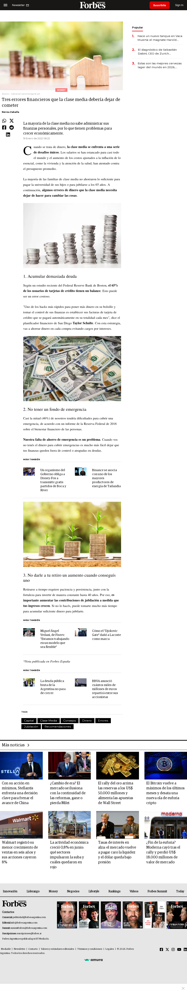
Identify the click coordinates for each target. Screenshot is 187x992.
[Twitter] (11, 121)
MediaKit (6, 949)
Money (53, 891)
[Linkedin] (8, 134)
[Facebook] (4, 127)
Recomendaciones (58, 726)
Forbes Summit (157, 891)
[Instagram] (173, 949)
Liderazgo (33, 891)
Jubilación (31, 726)
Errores (103, 720)
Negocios (73, 891)
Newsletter (19, 949)
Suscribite (159, 5)
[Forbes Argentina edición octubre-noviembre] (155, 915)
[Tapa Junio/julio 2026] (67, 915)
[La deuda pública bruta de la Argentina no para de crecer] (29, 682)
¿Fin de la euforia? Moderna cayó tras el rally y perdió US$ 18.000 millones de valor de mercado (163, 852)
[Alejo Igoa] (111, 915)
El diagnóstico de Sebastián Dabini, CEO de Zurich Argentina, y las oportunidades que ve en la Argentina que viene (160, 51)
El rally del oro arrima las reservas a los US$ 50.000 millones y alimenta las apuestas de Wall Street (115, 793)
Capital (29, 720)
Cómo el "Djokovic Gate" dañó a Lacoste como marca (106, 635)
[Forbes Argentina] (93, 5)
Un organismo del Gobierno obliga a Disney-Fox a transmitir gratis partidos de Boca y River (53, 480)
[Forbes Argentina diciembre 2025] (133, 915)
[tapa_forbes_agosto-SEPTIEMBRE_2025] (176, 915)
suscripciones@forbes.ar (29, 933)
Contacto (33, 949)
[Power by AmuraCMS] (93, 959)
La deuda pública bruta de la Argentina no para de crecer (53, 687)
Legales (109, 949)
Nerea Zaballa (10, 112)
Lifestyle (94, 891)
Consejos (69, 720)
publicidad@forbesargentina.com (29, 917)
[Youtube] (179, 949)
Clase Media (48, 720)
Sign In (179, 5)
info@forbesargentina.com (24, 923)
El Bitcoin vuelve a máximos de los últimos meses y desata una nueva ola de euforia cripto (165, 793)
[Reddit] (11, 127)
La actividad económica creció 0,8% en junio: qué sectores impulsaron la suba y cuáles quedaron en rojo (69, 855)
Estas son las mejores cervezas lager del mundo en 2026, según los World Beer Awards (160, 65)
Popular (137, 27)
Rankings (114, 891)
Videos (134, 891)
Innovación (10, 891)
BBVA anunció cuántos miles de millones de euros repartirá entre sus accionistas (105, 689)
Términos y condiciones (89, 949)
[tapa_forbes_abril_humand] (89, 915)
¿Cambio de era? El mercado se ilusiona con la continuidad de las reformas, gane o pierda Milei (67, 793)
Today (180, 891)
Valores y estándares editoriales (57, 949)
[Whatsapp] (4, 121)
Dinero (87, 720)
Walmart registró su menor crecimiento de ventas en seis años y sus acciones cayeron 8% (20, 852)
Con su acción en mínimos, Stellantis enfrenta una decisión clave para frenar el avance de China (20, 793)
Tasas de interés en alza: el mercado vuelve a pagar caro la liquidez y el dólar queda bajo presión (117, 852)
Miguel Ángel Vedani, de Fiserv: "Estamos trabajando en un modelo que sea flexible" (54, 639)
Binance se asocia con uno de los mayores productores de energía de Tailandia (106, 478)
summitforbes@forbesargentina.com (29, 928)
